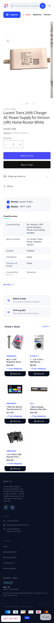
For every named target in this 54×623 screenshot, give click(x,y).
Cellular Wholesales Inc (15, 606)
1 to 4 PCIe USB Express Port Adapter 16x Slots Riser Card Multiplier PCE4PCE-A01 (15, 455)
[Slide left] (20, 104)
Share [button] (10, 186)
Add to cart (16, 374)
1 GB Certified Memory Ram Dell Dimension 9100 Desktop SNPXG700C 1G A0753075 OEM (38, 408)
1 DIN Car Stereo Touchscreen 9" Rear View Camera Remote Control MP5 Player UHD (15, 408)
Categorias (14, 15)
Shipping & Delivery (10, 552)
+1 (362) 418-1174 (13, 521)
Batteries (37, 14)
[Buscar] (43, 6)
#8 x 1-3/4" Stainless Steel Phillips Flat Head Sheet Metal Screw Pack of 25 (15, 360)
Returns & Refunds (9, 557)
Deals (28, 14)
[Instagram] (12, 507)
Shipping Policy (8, 563)
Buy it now (27, 164)
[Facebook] (5, 507)
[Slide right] (33, 104)
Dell (32, 403)
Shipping (6, 133)
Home (5, 546)
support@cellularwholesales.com (18, 525)
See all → (46, 326)
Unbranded (11, 356)
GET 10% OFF (11, 618)
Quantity (7, 138)
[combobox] (27, 6)
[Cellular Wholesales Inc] (6, 6)
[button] (27, 176)
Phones (47, 14)
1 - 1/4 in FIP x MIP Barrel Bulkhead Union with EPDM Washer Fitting (37, 360)
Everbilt (34, 356)
